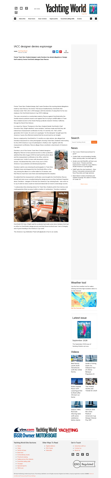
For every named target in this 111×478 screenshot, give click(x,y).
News (74, 148)
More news (84, 184)
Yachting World (22, 51)
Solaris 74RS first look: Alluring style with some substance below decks (76, 415)
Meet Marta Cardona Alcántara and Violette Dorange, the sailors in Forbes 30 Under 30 (84, 177)
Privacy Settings (31, 476)
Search (94, 142)
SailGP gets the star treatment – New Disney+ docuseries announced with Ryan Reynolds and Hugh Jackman (84, 171)
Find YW (84, 14)
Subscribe (84, 6)
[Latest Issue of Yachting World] (93, 9)
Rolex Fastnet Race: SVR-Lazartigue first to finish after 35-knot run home (76, 391)
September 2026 (79, 340)
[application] (41, 206)
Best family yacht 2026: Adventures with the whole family (76, 367)
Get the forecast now (77, 308)
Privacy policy (23, 476)
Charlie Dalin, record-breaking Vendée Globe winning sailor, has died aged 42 (84, 157)
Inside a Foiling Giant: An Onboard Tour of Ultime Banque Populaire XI (90, 368)
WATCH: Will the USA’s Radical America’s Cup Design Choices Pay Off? (90, 415)
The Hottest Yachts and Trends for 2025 (91, 388)
